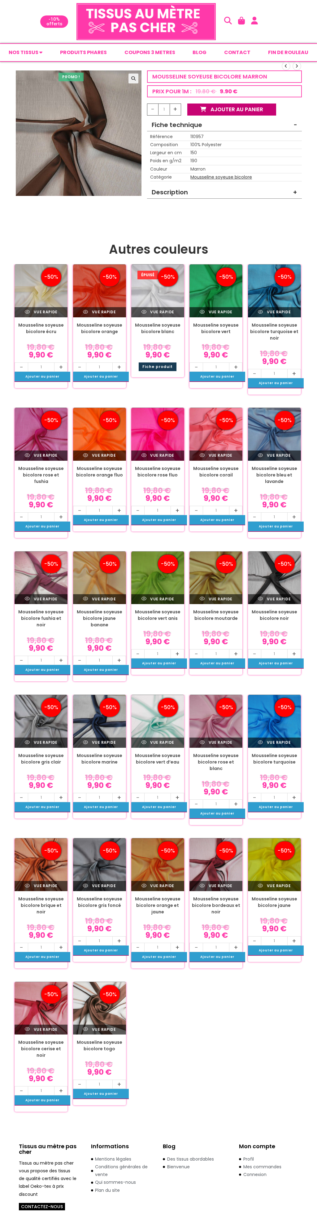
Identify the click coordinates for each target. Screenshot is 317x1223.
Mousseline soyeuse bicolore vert (216, 328)
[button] (133, 78)
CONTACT (237, 52)
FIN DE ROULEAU (288, 52)
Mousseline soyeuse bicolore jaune (274, 902)
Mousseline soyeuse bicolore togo (99, 1045)
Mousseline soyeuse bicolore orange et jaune (157, 905)
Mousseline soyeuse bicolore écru (41, 328)
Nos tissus (24, 52)
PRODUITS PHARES (83, 52)
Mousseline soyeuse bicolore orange (99, 328)
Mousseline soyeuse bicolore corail (216, 471)
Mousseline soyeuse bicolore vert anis (157, 615)
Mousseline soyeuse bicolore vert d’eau (157, 758)
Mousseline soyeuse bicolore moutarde (216, 615)
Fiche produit (157, 366)
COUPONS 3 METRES (149, 52)
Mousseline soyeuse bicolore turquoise (274, 758)
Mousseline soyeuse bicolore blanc (157, 328)
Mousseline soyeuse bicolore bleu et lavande (274, 475)
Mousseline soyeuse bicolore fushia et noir (41, 618)
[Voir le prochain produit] (297, 66)
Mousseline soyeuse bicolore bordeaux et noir (216, 905)
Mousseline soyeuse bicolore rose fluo (157, 471)
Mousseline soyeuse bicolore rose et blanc (216, 762)
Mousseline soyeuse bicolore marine (99, 758)
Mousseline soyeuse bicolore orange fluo (99, 471)
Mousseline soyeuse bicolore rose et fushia (41, 475)
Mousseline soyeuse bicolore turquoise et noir (274, 331)
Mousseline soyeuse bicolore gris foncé (99, 902)
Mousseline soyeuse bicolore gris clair (41, 758)
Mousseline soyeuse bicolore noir (274, 615)
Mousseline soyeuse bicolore (221, 177)
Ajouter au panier (236, 109)
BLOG (199, 52)
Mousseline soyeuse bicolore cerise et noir (41, 1048)
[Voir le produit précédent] (286, 66)
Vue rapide (45, 312)
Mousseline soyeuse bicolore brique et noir (41, 905)
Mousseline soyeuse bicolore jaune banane (99, 618)
